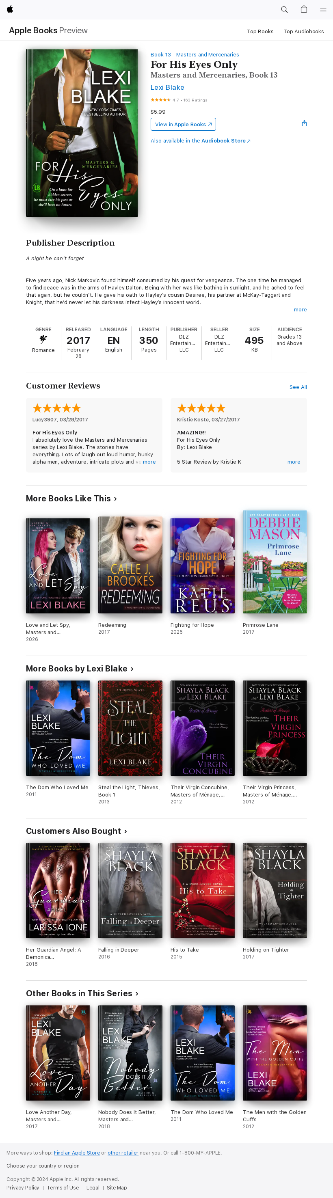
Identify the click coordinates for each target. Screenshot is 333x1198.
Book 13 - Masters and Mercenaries (195, 55)
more (300, 310)
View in (180, 124)
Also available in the (198, 141)
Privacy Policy (22, 1188)
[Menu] (323, 9)
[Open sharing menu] (304, 124)
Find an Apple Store (77, 1153)
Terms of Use (63, 1188)
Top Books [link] (260, 31)
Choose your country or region (43, 1166)
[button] (284, 9)
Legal (92, 1188)
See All (298, 387)
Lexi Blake (168, 87)
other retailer (123, 1153)
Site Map (117, 1188)
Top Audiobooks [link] (303, 31)
